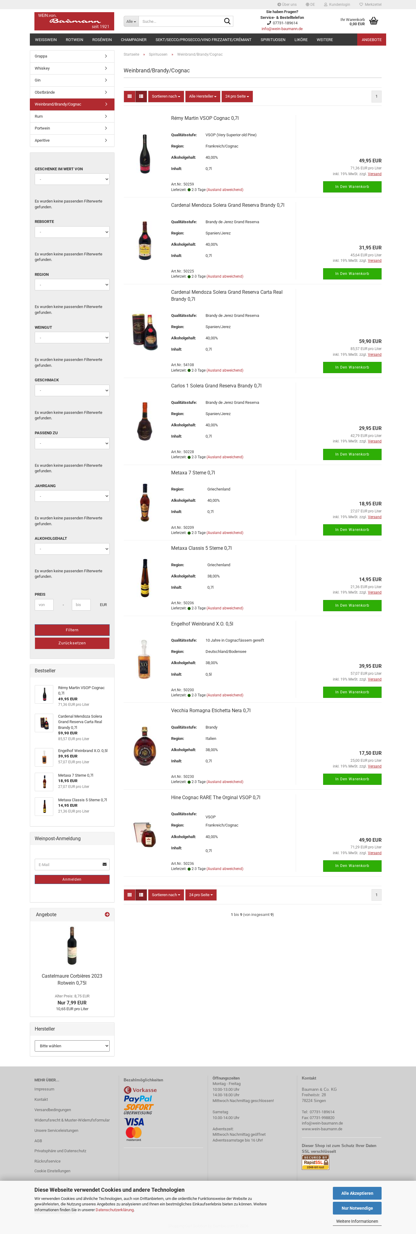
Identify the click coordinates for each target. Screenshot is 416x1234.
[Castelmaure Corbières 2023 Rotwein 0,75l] (72, 945)
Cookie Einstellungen (52, 1171)
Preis (40, 594)
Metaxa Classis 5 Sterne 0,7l (201, 548)
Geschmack (47, 380)
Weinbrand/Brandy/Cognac (58, 104)
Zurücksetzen (72, 643)
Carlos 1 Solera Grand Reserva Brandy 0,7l (216, 386)
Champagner (133, 39)
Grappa (41, 56)
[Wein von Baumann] (74, 21)
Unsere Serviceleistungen (56, 1130)
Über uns (289, 4)
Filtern (72, 630)
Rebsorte (44, 221)
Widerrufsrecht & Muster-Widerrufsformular (72, 1120)
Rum (39, 116)
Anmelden (72, 879)
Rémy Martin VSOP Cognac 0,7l (205, 118)
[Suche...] (227, 21)
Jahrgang (45, 486)
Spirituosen (273, 39)
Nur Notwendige (357, 1208)
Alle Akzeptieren (357, 1193)
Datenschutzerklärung (115, 1210)
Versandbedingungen (52, 1109)
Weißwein (46, 39)
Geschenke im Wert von (59, 169)
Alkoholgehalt (51, 538)
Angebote (372, 39)
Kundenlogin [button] (338, 4)
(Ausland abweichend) (224, 190)
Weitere (325, 39)
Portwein (42, 128)
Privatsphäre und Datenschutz (60, 1151)
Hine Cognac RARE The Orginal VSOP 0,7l (215, 797)
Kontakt (41, 1099)
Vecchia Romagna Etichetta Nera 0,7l (211, 710)
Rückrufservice (47, 1161)
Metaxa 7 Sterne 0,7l (193, 473)
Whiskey (42, 68)
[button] (310, 4)
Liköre (301, 39)
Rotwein (74, 39)
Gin (38, 80)
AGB (38, 1141)
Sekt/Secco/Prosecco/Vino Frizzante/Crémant (204, 39)
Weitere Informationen (357, 1221)
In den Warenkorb (352, 187)
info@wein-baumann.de (282, 28)
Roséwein (102, 39)
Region (42, 274)
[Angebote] (107, 914)
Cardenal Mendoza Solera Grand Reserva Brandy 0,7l (227, 205)
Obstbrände (45, 92)
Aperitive (42, 140)
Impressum (44, 1089)
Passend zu (46, 433)
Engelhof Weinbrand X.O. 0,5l (202, 624)
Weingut (43, 327)
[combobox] (166, 96)
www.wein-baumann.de (322, 1129)
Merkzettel (372, 4)
